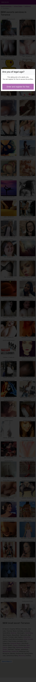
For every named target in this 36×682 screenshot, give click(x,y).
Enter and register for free (18, 87)
